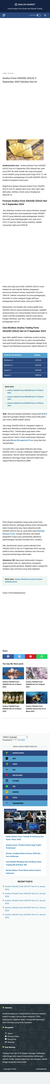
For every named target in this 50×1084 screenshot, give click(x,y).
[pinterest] (30, 656)
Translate (21, 740)
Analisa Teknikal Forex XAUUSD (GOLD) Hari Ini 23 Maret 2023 (36, 708)
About (10, 1033)
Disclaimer (12, 1039)
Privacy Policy (13, 1036)
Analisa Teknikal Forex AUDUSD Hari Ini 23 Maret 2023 (12, 684)
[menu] (4, 15)
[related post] (13, 673)
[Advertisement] (25, 45)
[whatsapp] (42, 656)
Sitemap (11, 1042)
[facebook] (8, 656)
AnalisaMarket (41, 1069)
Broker (44, 414)
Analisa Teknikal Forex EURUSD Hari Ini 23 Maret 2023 (35, 684)
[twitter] (19, 656)
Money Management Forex (22, 440)
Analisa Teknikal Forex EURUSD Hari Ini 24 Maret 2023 (12, 708)
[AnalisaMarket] (25, 4)
